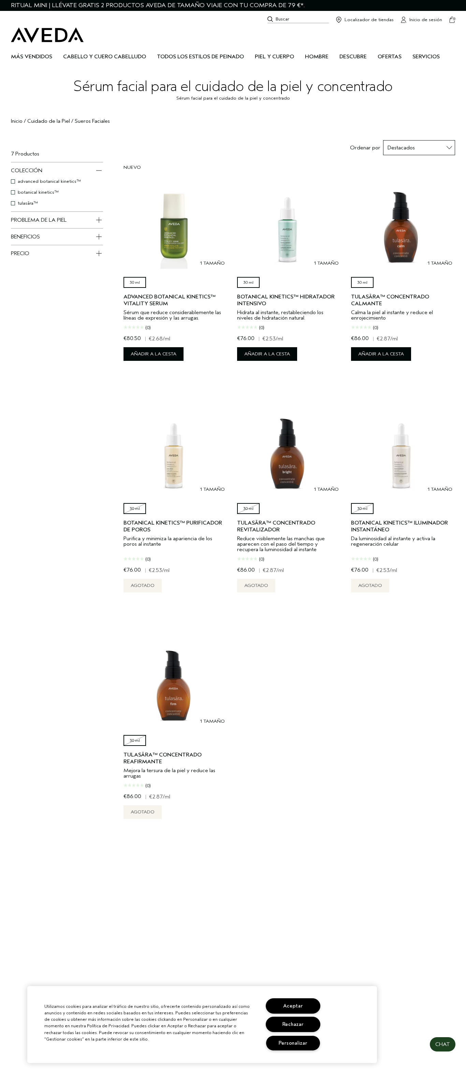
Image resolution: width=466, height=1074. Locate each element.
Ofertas (390, 57)
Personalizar (293, 1043)
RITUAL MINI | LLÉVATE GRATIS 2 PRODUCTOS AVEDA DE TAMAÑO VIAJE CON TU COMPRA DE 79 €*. (158, 5)
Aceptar (293, 1006)
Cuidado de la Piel (48, 121)
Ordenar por (365, 147)
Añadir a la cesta (153, 354)
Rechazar (293, 1024)
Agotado (143, 585)
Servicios (426, 57)
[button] (442, 1044)
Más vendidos (31, 57)
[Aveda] (47, 35)
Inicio (17, 121)
